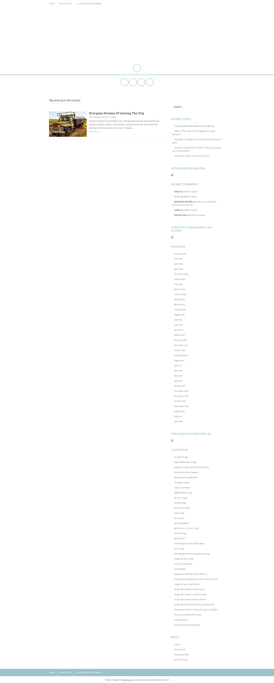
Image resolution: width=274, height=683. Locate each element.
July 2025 (178, 258)
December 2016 (181, 391)
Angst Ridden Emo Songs (185, 462)
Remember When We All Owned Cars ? (192, 156)
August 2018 (179, 314)
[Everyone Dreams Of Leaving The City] (68, 124)
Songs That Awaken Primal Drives (189, 589)
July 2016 (178, 416)
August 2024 (179, 279)
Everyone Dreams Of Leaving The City (116, 113)
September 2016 (181, 406)
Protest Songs (180, 533)
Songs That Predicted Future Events (190, 599)
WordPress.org (180, 659)
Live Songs (179, 518)
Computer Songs (181, 482)
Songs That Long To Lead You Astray (190, 594)
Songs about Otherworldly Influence (190, 574)
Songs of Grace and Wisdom (187, 584)
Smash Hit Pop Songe (183, 558)
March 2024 (179, 289)
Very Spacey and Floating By (187, 625)
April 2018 (178, 330)
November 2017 (181, 345)
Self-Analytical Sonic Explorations (189, 543)
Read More (94, 131)
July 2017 (178, 365)
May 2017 (178, 375)
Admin (113, 117)
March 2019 (179, 304)
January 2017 (180, 386)
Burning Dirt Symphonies (185, 477)
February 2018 (180, 340)
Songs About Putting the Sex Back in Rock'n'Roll (195, 579)
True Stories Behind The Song (187, 614)
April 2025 (178, 269)
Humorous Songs (182, 508)
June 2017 (178, 370)
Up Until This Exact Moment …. (90, 4)
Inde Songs (179, 513)
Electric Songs (180, 497)
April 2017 (178, 380)
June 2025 (178, 264)
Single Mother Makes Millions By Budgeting (194, 126)
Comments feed (181, 654)
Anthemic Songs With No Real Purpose (191, 467)
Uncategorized (181, 619)
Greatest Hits (180, 503)
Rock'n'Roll (179, 538)
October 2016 (180, 401)
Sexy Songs (179, 548)
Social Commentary (183, 564)
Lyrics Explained (181, 523)
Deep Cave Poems (182, 487)
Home (51, 4)
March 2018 (179, 335)
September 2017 (181, 355)
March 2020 (179, 299)
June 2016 (178, 421)
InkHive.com (127, 680)
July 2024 (178, 284)
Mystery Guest (189, 196)
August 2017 (179, 360)
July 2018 (178, 319)
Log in (177, 644)
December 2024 (181, 274)
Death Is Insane (190, 191)
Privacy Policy (65, 4)
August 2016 (179, 411)
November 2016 (181, 396)
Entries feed (179, 649)
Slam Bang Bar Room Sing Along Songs (192, 553)
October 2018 (180, 309)
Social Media (180, 569)
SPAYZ (177, 196)
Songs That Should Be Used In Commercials (194, 604)
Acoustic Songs (181, 457)
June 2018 (178, 325)
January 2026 (180, 253)
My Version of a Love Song (186, 528)
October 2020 (180, 294)
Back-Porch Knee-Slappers (186, 472)
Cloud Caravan (69, 18)
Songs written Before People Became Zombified (196, 609)
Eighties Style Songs (183, 492)
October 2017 (180, 350)
